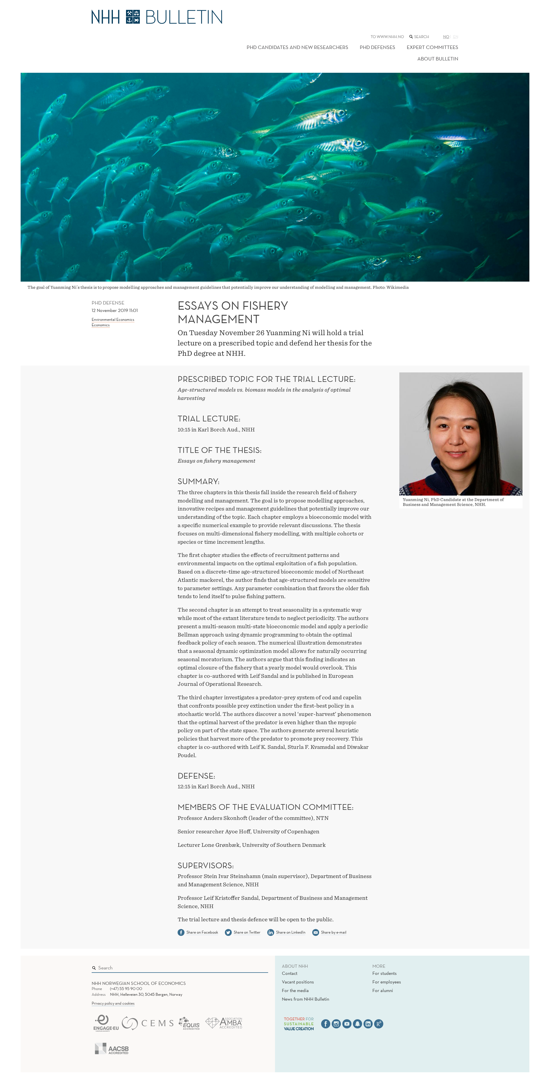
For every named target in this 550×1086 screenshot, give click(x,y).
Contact (289, 973)
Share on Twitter (247, 932)
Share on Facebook (202, 932)
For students (384, 973)
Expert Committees (432, 47)
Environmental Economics (113, 319)
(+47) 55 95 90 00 (126, 988)
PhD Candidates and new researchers (297, 47)
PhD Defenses (377, 47)
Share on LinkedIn (290, 932)
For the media (295, 990)
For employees (386, 982)
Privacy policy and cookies (113, 1003)
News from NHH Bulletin (305, 999)
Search (255, 966)
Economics (101, 324)
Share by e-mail (333, 932)
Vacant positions (298, 982)
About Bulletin (437, 58)
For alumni (382, 990)
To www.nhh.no (387, 37)
